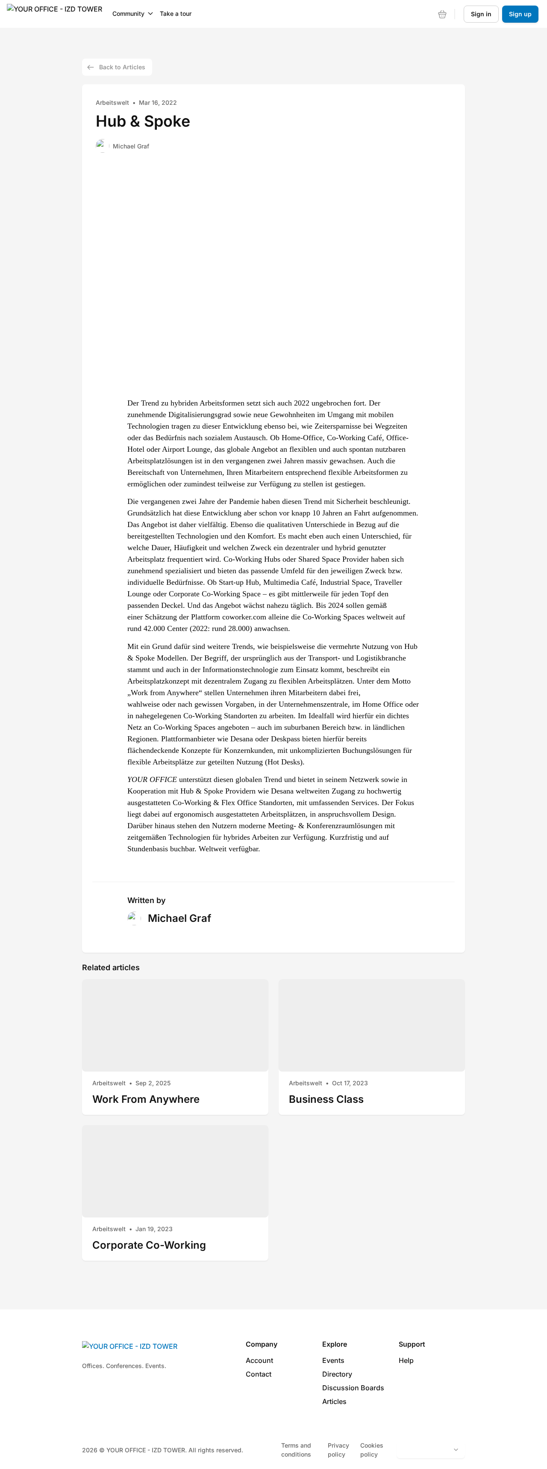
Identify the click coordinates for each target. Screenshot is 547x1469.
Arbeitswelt (112, 102)
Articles (334, 1401)
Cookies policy (371, 1450)
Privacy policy (338, 1450)
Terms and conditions (296, 1450)
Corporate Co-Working (149, 1245)
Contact (258, 1374)
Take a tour (175, 13)
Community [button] (128, 13)
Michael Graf (131, 146)
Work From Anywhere (146, 1099)
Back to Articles (122, 67)
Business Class (326, 1099)
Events (333, 1360)
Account (259, 1360)
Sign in (481, 14)
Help (406, 1360)
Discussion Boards (353, 1387)
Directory (337, 1374)
